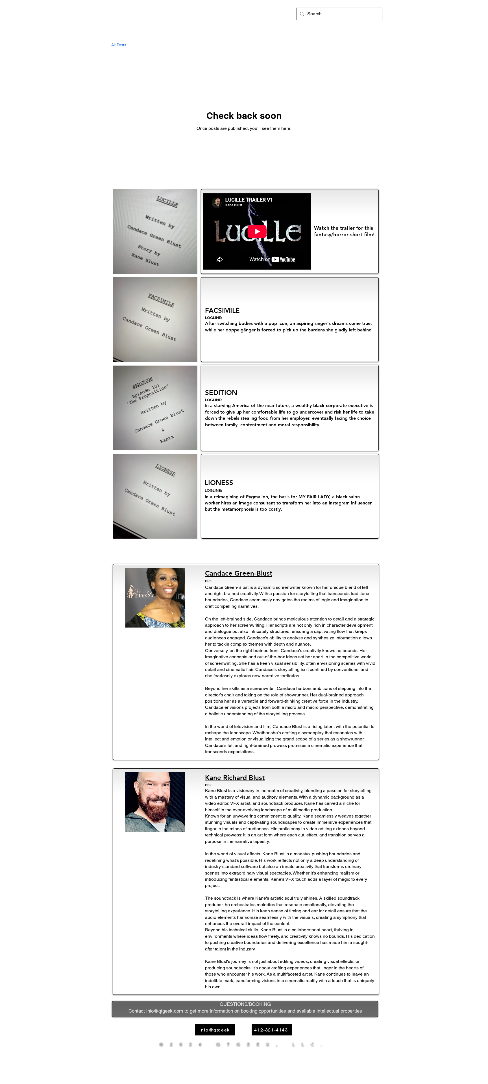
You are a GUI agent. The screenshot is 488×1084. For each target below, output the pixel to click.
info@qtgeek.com (164, 1011)
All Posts (118, 45)
